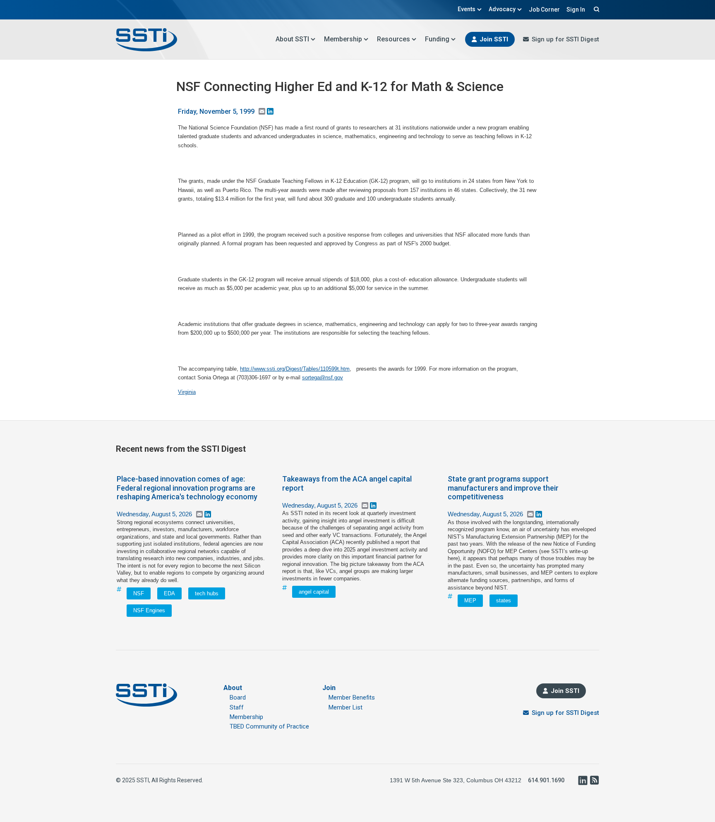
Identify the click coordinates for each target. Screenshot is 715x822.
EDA (169, 593)
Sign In (575, 9)
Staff (237, 707)
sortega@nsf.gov (322, 377)
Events (466, 9)
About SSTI (292, 39)
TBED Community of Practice (269, 726)
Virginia (187, 392)
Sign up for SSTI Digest (565, 39)
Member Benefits (352, 697)
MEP (470, 600)
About (232, 688)
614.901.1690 (546, 780)
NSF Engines (149, 610)
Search (595, 9)
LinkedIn (583, 780)
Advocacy (502, 9)
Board (238, 697)
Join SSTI (494, 39)
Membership (343, 39)
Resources (393, 39)
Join (329, 688)
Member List (345, 707)
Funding (437, 39)
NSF (138, 593)
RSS (594, 780)
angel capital (314, 592)
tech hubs (206, 593)
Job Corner (544, 9)
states (503, 600)
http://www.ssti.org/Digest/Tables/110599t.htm (295, 369)
